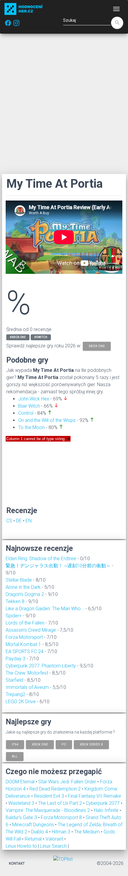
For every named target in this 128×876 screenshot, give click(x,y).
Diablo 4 (40, 832)
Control (25, 413)
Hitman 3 (61, 832)
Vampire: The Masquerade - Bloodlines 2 (48, 810)
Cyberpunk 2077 (103, 803)
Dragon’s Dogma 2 (25, 594)
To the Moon (31, 427)
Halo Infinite (107, 810)
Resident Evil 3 (49, 796)
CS (9, 521)
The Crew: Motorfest (27, 673)
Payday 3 (15, 658)
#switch (40, 337)
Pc (64, 744)
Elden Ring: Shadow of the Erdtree (41, 558)
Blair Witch (29, 406)
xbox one (97, 346)
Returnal (34, 839)
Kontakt (17, 863)
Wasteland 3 (21, 803)
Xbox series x (91, 744)
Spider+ (14, 616)
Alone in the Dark (23, 587)
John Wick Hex (33, 399)
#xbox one (18, 337)
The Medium (87, 832)
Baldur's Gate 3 (22, 817)
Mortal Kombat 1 (23, 644)
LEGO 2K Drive (21, 701)
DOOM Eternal (21, 782)
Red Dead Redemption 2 (55, 789)
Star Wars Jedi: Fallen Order (67, 782)
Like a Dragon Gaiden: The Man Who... (45, 608)
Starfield (14, 680)
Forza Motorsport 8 (62, 817)
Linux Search (53, 846)
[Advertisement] (64, 104)
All (15, 756)
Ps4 (15, 744)
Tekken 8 (15, 601)
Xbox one (40, 744)
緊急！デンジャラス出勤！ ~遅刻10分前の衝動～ (58, 566)
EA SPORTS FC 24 (24, 651)
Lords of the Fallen (25, 623)
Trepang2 (15, 694)
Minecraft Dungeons (33, 824)
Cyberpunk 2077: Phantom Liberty (41, 666)
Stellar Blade (19, 580)
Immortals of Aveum (27, 687)
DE (19, 521)
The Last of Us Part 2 (60, 803)
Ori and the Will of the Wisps (47, 420)
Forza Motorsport (24, 637)
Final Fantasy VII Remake (94, 796)
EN (29, 521)
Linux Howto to (21, 846)
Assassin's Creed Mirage (31, 630)
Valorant (55, 839)
